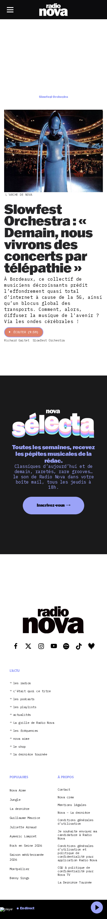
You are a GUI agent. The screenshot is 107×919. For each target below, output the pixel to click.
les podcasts (24, 699)
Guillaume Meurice (25, 818)
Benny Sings (19, 878)
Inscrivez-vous (51, 505)
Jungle (15, 799)
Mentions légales (72, 805)
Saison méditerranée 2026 (27, 857)
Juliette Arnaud (23, 827)
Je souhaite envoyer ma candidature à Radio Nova (77, 835)
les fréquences (25, 731)
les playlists (24, 707)
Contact (64, 789)
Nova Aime (18, 790)
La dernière (19, 809)
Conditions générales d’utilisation (75, 822)
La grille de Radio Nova (33, 723)
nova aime (21, 739)
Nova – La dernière (74, 813)
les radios (22, 683)
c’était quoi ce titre (32, 691)
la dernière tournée (30, 754)
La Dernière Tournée (75, 882)
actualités (22, 715)
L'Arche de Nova (18, 195)
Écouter (25, 332)
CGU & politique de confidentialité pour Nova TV (75, 871)
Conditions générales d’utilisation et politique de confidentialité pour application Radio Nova (77, 853)
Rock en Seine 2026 (26, 845)
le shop (19, 747)
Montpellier (19, 869)
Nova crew (66, 797)
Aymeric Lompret (23, 836)
